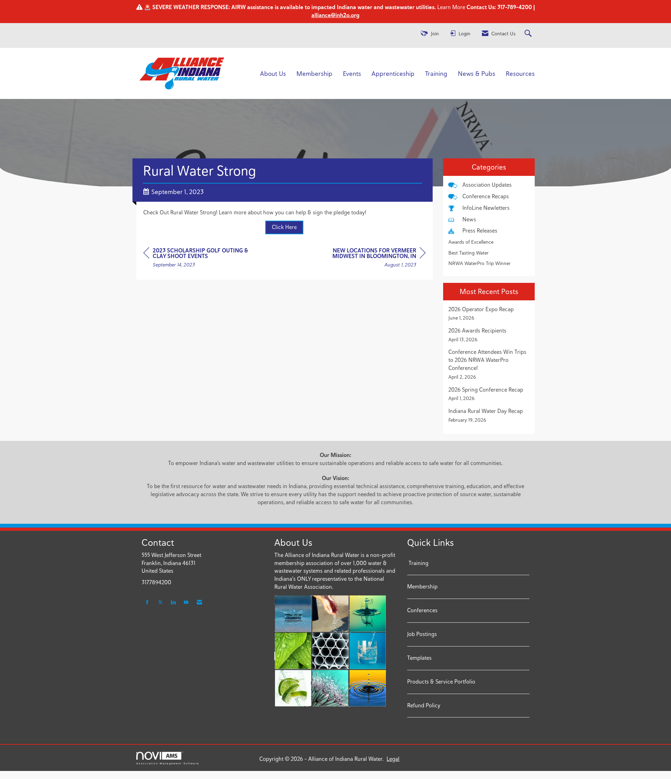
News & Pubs (476, 73)
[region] (373, 258)
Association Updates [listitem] (487, 184)
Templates (419, 658)
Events (352, 73)
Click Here (284, 227)
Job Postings (422, 634)
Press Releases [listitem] (479, 230)
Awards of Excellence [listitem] (470, 242)
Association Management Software (167, 763)
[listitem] (489, 314)
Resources (520, 73)
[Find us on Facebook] (147, 602)
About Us (273, 73)
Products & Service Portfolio (441, 681)
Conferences (422, 610)
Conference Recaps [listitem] (485, 196)
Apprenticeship (392, 73)
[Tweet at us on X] (160, 602)
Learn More (450, 7)
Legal (393, 759)
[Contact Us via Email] (199, 602)
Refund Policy (423, 705)
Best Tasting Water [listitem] (468, 253)
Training (436, 73)
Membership (314, 73)
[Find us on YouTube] (186, 602)
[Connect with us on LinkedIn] (173, 602)
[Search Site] (529, 33)
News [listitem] (469, 219)
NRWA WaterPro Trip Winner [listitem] (479, 263)
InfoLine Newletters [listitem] (486, 208)
